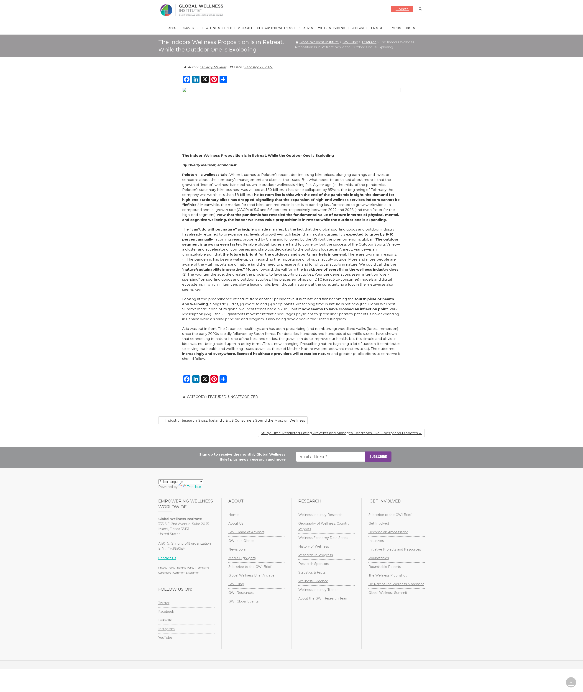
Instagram (166, 629)
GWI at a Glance (241, 541)
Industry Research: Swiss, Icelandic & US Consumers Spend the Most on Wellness (233, 420)
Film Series (377, 28)
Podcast (358, 28)
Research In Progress (315, 555)
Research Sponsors (313, 564)
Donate (402, 9)
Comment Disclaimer (186, 572)
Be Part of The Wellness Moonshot (396, 584)
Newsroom (237, 549)
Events (396, 28)
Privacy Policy (166, 567)
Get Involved (378, 523)
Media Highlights (242, 558)
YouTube (165, 638)
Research (245, 28)
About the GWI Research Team (323, 598)
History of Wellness (313, 546)
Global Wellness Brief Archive (251, 575)
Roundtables (378, 558)
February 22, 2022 (258, 67)
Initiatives (305, 28)
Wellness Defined (219, 28)
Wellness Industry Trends (318, 590)
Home (233, 515)
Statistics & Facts (311, 572)
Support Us (191, 28)
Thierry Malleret (213, 67)
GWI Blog (236, 584)
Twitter (163, 603)
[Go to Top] (571, 682)
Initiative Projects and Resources (394, 549)
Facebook (166, 612)
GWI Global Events (243, 601)
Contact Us (167, 558)
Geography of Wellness (274, 28)
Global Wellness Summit (387, 593)
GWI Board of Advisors (246, 532)
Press (410, 28)
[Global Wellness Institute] (192, 10)
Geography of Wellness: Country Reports (323, 526)
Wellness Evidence (332, 28)
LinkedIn (165, 620)
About (173, 28)
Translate (194, 487)
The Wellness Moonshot (387, 575)
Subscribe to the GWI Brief (249, 567)
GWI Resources (240, 593)
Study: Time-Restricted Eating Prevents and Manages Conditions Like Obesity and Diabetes (341, 433)
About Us (235, 523)
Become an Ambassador (388, 532)
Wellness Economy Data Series (323, 538)
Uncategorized (243, 397)
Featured (217, 397)
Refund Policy (185, 567)
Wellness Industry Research (320, 515)
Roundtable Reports (384, 567)
